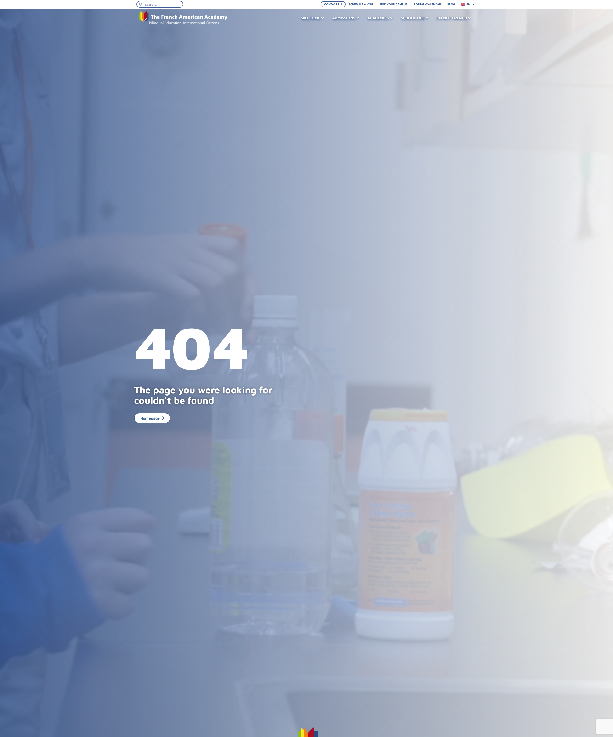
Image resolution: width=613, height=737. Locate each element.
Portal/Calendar (427, 4)
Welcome (310, 18)
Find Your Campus (394, 4)
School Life (413, 18)
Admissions (343, 18)
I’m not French (452, 18)
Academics (378, 18)
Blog (451, 4)
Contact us (333, 4)
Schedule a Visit (361, 4)
